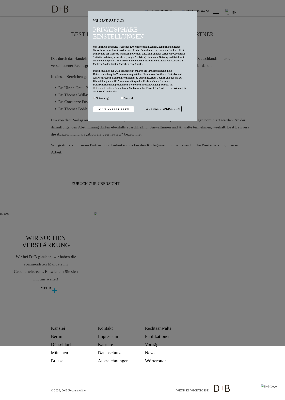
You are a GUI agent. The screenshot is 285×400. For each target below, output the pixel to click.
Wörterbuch (156, 360)
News (150, 352)
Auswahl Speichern (163, 109)
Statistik (129, 98)
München (59, 352)
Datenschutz (109, 352)
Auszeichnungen (113, 360)
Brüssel (58, 360)
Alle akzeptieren (113, 109)
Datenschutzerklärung (104, 88)
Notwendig (102, 98)
